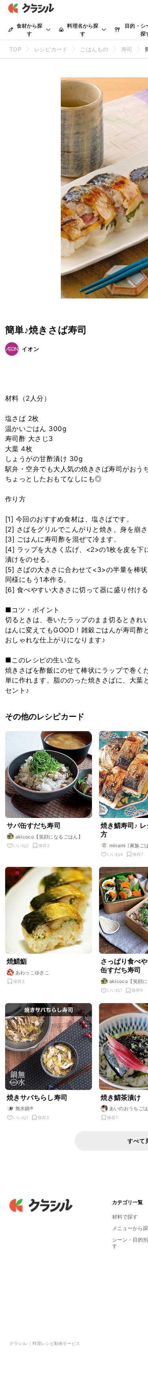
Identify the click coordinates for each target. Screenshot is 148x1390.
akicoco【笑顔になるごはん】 (49, 837)
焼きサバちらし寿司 (37, 1097)
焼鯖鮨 (17, 961)
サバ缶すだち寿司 (34, 825)
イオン (30, 348)
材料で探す (125, 1217)
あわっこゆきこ (32, 972)
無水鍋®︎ (24, 1108)
